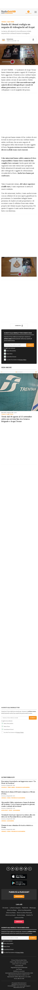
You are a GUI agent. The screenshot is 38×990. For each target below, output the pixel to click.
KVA (23, 987)
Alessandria (16, 810)
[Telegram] (25, 868)
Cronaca (3, 22)
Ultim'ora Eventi (10, 915)
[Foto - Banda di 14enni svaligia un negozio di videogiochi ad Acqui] (19, 54)
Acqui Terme (10, 22)
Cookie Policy (23, 960)
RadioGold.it (23, 983)
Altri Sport (4, 810)
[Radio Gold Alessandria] (8, 12)
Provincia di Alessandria (23, 787)
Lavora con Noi (19, 918)
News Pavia (9, 354)
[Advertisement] (19, 113)
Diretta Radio (21, 915)
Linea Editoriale (19, 966)
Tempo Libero (11, 787)
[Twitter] (12, 868)
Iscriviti (30, 345)
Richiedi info (19, 896)
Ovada (9, 798)
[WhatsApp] (30, 868)
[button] (36, 372)
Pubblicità (25, 908)
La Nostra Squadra (15, 908)
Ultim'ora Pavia (10, 913)
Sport (10, 810)
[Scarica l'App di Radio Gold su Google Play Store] (19, 883)
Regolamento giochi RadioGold (19, 967)
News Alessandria (11, 351)
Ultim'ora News (12, 910)
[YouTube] (17, 868)
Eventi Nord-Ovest (11, 357)
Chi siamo (5, 908)
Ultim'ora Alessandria (24, 910)
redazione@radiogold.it (25, 986)
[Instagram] (21, 868)
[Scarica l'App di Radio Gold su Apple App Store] (19, 876)
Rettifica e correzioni (19, 971)
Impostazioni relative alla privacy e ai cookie (19, 977)
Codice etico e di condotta (19, 964)
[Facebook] (8, 868)
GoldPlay (4, 787)
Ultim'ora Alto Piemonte (24, 913)
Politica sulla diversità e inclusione (19, 962)
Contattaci (19, 921)
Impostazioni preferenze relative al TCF (19, 975)
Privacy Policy (22, 360)
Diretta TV (29, 915)
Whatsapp (33, 908)
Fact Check (19, 969)
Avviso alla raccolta (19, 978)
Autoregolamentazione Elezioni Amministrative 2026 (19, 973)
